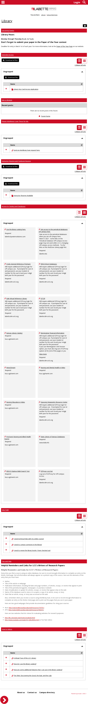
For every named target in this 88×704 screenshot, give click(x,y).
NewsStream (10, 368)
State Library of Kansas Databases (53, 437)
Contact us (32, 692)
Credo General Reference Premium (18, 264)
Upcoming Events (8, 30)
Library (43, 15)
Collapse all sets (80, 65)
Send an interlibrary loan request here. (27, 150)
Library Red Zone (52, 15)
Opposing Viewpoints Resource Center (54, 402)
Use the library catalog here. (16, 229)
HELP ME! (5, 510)
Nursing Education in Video (15, 402)
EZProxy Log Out (47, 471)
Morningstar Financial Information (52, 333)
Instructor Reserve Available (23, 196)
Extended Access (8, 55)
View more (43, 354)
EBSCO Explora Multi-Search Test (18, 471)
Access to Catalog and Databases (13, 206)
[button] (10, 60)
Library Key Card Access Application (26, 89)
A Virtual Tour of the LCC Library (25, 658)
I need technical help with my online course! (29, 539)
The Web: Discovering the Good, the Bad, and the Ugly (33, 676)
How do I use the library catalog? (25, 664)
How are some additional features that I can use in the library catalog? (38, 670)
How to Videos (7, 629)
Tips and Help (6, 561)
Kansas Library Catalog (14, 333)
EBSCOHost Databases (49, 264)
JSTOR (43, 298)
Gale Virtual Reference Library (16, 298)
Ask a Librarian (7, 100)
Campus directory (47, 692)
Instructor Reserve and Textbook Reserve (16, 161)
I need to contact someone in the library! (28, 545)
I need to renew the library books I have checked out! (32, 550)
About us (21, 692)
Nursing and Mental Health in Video (53, 368)
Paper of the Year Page (64, 46)
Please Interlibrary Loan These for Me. (15, 121)
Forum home (45, 116)
